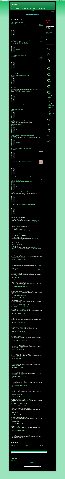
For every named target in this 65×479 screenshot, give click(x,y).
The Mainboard (24, 309)
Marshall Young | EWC (15, 299)
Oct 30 (49, 67)
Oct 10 (49, 91)
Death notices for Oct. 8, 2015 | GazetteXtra (18, 215)
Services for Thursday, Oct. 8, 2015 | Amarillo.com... (19, 219)
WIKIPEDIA (48, 33)
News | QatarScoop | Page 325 (16, 358)
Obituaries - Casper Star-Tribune (16, 380)
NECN (25, 109)
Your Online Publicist (14, 246)
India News (19, 336)
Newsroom (19, 399)
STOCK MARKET (48, 31)
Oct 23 (49, 75)
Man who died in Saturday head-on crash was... (18, 349)
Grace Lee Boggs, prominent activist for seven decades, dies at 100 (21, 148)
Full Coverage (12, 28)
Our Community (24, 399)
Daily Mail (27, 43)
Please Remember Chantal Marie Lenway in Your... (19, 398)
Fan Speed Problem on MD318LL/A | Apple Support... (19, 340)
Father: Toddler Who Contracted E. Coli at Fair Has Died (17, 109)
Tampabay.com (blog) (13, 136)
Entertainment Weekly (13, 23)
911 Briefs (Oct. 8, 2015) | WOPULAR (17, 277)
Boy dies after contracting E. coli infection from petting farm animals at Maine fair (20, 108)
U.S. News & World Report (25, 44)
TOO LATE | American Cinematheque (17, 367)
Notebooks (20, 341)
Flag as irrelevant (18, 49)
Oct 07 (49, 115)
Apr (48, 130)
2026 (47, 48)
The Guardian (30, 181)
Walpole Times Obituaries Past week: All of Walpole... (19, 286)
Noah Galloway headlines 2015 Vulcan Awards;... (19, 331)
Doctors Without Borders (21, 180)
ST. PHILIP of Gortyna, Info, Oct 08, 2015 (51, 113)
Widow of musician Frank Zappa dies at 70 (16, 44)
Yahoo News (30, 91)
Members (21, 300)
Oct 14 (49, 86)
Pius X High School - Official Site (16, 394)
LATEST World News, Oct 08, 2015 (50, 95)
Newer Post (13, 445)
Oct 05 (49, 118)
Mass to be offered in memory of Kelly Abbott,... (18, 430)
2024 (47, 50)
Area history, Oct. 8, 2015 (15, 228)
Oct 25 (49, 73)
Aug (48, 125)
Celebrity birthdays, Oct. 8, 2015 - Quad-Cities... (18, 290)
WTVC (21, 124)
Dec (48, 62)
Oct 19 (49, 80)
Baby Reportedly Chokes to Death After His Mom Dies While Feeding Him (20, 91)
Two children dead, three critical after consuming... (19, 335)
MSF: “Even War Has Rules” (14, 180)
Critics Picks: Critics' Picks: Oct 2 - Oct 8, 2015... (18, 317)
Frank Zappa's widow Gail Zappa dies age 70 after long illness (18, 43)
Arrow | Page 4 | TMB (14, 308)
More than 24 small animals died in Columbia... (18, 376)
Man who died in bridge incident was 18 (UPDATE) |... (19, 407)
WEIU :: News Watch (14, 416)
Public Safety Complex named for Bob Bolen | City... (19, 425)
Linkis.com (12, 205)
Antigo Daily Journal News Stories (16, 272)
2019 (47, 56)
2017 (47, 59)
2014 (47, 135)
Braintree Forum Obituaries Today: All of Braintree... (19, 263)
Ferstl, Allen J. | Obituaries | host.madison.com (18, 295)
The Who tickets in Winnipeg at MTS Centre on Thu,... (19, 371)
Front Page (21, 242)
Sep (48, 124)
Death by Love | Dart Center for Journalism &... (18, 313)
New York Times (26, 27)
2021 (47, 54)
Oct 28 (49, 69)
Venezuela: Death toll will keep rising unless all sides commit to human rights (23, 204)
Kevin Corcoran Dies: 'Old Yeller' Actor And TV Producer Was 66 (18, 75)
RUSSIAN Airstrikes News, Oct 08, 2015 (50, 101)
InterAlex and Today (14, 458)
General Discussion (27, 435)
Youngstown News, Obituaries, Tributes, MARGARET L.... (20, 304)
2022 (47, 53)
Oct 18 (49, 81)
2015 (47, 61)
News (19, 359)
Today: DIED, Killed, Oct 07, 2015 (16, 224)
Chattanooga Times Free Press (15, 121)
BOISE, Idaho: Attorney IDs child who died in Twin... (19, 344)
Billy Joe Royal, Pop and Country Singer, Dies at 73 (17, 27)
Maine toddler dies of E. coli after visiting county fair (19, 104)
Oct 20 (49, 79)
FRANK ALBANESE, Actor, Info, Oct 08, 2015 (51, 111)
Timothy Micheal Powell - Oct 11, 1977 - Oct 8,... (18, 254)
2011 (47, 139)
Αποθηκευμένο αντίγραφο (35, 220)
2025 (47, 49)
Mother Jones (12, 192)
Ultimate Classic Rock (25, 42)
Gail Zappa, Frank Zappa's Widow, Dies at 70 (16, 42)
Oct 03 (49, 120)
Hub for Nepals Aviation (15, 362)
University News (24, 431)
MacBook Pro (25, 341)
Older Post (41, 445)
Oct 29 (49, 68)
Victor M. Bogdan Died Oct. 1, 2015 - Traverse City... (19, 237)
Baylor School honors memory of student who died (19, 120)
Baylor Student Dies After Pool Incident (15, 124)
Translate (49, 28)
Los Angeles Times (13, 149)
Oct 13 (49, 87)
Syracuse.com (32, 92)
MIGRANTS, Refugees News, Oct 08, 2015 (50, 98)
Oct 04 (49, 119)
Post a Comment (14, 443)
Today (14, 4)
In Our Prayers (30, 399)
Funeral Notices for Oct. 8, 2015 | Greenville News (19, 233)
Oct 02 (49, 121)
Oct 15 (49, 85)
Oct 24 (49, 74)
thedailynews (21, 233)
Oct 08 (49, 93)
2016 (47, 60)
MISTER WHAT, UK (49, 32)
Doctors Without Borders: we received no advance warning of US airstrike (20, 181)
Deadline (28, 75)
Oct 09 (49, 92)
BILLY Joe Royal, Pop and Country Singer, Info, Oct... (51, 108)
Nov (48, 63)
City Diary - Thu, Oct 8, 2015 (15, 242)
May (48, 129)
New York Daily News (13, 88)
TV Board (28, 309)
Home (27, 445)
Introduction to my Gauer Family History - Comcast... (19, 389)
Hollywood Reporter (13, 56)
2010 (47, 140)
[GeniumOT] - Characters (15, 268)
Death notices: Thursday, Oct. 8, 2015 (17, 251)
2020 (47, 55)
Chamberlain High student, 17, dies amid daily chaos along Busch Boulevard (23, 135)
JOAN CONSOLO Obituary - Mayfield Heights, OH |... (19, 403)
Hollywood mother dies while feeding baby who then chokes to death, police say (20, 92)
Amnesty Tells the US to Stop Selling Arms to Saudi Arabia (20, 191)
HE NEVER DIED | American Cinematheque (18, 326)
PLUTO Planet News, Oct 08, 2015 (50, 103)
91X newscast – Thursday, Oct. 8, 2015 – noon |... (19, 259)
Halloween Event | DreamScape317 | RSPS (18, 434)
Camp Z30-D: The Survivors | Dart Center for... (18, 281)
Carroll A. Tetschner (14, 412)
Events (32, 435)
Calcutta (25, 242)
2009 (47, 141)
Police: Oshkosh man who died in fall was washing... (19, 385)
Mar (48, 131)
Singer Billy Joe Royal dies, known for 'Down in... (19, 353)
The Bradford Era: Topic (15, 421)
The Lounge (22, 435)
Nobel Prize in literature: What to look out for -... (18, 322)
